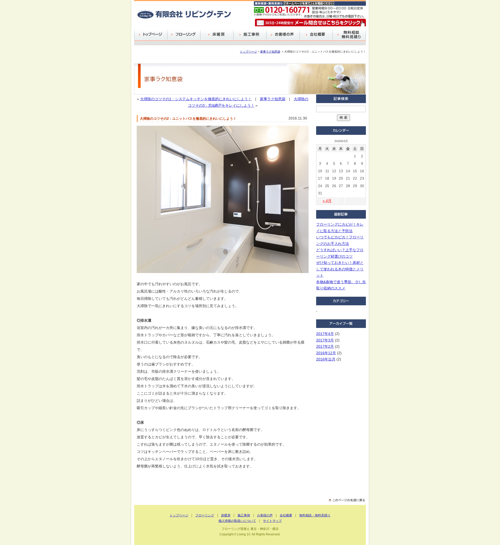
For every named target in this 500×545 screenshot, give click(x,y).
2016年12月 (326, 353)
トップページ (150, 34)
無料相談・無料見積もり (349, 34)
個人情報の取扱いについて (237, 521)
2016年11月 (325, 359)
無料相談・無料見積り (314, 515)
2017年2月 (325, 346)
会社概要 (316, 34)
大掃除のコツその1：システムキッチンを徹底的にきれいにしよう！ (196, 99)
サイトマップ (272, 521)
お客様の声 (282, 34)
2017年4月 (325, 334)
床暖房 (216, 34)
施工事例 (249, 34)
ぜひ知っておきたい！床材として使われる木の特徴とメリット (340, 269)
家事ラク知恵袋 (270, 51)
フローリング (183, 34)
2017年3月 (325, 340)
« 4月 (327, 201)
